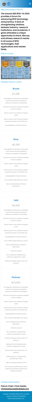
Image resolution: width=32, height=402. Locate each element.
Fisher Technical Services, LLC (16, 398)
